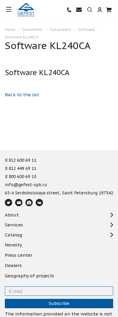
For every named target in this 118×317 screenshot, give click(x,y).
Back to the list (22, 94)
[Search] (89, 10)
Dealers (13, 265)
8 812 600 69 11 (20, 160)
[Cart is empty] (109, 9)
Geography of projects (29, 276)
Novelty (13, 245)
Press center (18, 255)
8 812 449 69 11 (20, 168)
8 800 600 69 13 (20, 176)
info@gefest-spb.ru (26, 185)
